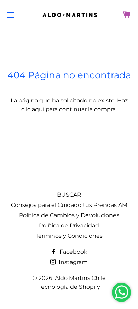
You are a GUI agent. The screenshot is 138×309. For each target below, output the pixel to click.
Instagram (72, 262)
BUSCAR (69, 194)
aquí (38, 109)
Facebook (72, 251)
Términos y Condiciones (69, 235)
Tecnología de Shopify (69, 286)
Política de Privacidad (69, 225)
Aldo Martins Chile (80, 278)
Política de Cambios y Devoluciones (69, 215)
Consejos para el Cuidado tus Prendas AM (69, 205)
